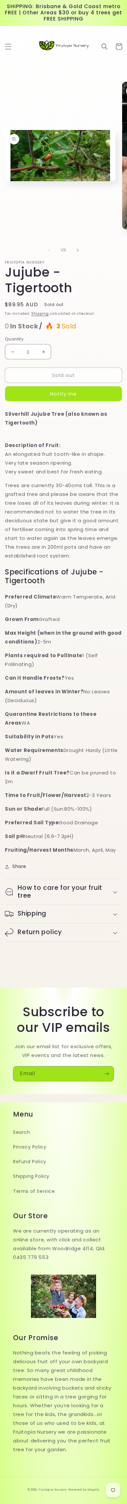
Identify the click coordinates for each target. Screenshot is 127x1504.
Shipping (40, 313)
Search (21, 1132)
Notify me (63, 393)
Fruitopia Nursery (52, 1490)
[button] (8, 46)
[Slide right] (78, 250)
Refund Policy (29, 1161)
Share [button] (19, 866)
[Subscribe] (106, 1073)
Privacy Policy (29, 1147)
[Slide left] (49, 250)
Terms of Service (34, 1191)
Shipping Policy (31, 1176)
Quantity (14, 339)
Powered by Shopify (84, 1490)
